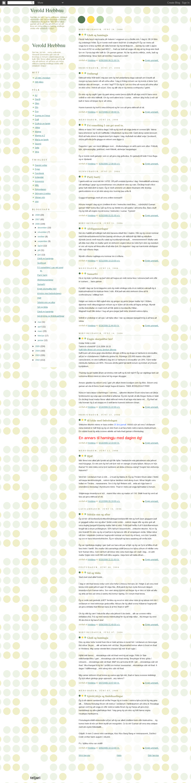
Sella (37, 148)
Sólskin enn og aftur (98, 514)
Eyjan (37, 169)
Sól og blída (94, 573)
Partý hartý (93, 177)
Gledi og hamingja (97, 638)
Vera (37, 152)
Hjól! (90, 456)
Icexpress (39, 181)
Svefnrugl (92, 73)
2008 (37, 215)
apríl (40, 327)
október (41, 236)
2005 (37, 346)
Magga (38, 131)
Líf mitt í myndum (42, 78)
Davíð (37, 99)
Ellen (37, 103)
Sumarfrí (92, 274)
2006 (37, 224)
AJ (36, 95)
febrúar (41, 336)
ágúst (40, 246)
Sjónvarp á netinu (43, 193)
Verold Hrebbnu (47, 10)
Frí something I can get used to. (105, 125)
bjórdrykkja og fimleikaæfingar (105, 696)
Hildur (37, 127)
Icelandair (39, 177)
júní (39, 255)
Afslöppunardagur (97, 229)
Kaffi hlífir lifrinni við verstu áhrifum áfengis (97, 350)
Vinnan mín (40, 197)
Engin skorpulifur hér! (100, 339)
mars (40, 331)
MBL (37, 185)
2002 (37, 360)
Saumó (38, 144)
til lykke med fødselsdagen (102, 420)
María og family (42, 139)
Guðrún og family (42, 123)
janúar (41, 340)
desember (42, 227)
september (43, 241)
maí (40, 322)
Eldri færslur (153, 755)
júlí (39, 250)
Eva (36, 111)
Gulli (37, 119)
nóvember (42, 232)
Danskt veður (41, 165)
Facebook (39, 173)
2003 (37, 355)
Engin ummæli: (152, 60)
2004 (37, 351)
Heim (119, 755)
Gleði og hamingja (97, 35)
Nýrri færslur (84, 755)
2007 (37, 219)
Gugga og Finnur (42, 115)
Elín (36, 107)
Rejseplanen (40, 189)
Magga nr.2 (40, 135)
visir (37, 201)
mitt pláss (39, 82)
